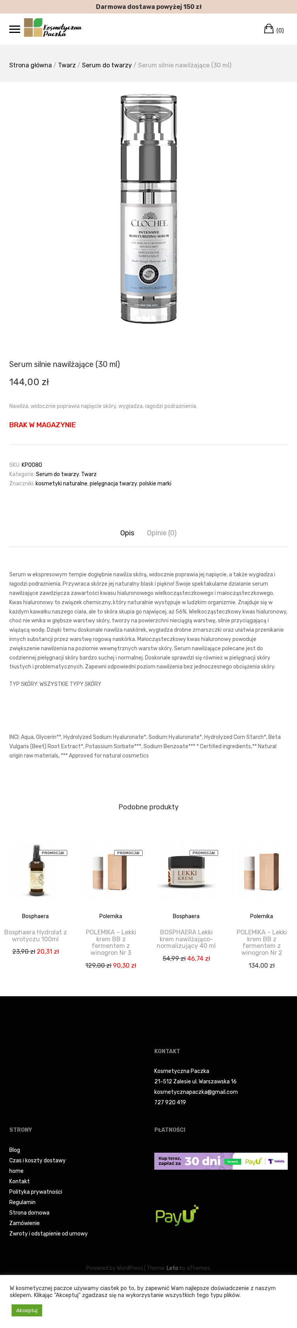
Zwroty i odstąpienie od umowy (48, 1233)
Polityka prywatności (35, 1192)
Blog (14, 1150)
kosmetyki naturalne (61, 483)
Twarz (67, 65)
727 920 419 (170, 1102)
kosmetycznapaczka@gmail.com (196, 1092)
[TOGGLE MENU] (14, 29)
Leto (172, 1268)
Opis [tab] (127, 533)
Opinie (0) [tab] (162, 533)
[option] (148, 209)
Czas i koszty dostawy (37, 1160)
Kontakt (19, 1181)
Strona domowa (29, 1213)
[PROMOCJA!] (36, 876)
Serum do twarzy (107, 65)
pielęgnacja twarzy (113, 483)
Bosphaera (35, 916)
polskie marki (155, 483)
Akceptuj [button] (27, 1310)
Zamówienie (24, 1223)
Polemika (110, 916)
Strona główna (30, 65)
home (16, 1171)
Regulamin (22, 1202)
